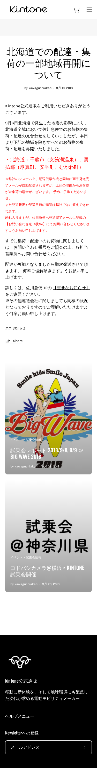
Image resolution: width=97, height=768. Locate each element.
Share (17, 341)
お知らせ (19, 328)
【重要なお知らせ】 (71, 287)
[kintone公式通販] (28, 9)
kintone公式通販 (21, 681)
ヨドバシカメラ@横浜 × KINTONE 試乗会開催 (47, 571)
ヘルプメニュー (19, 716)
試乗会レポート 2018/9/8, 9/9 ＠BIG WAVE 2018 (46, 453)
